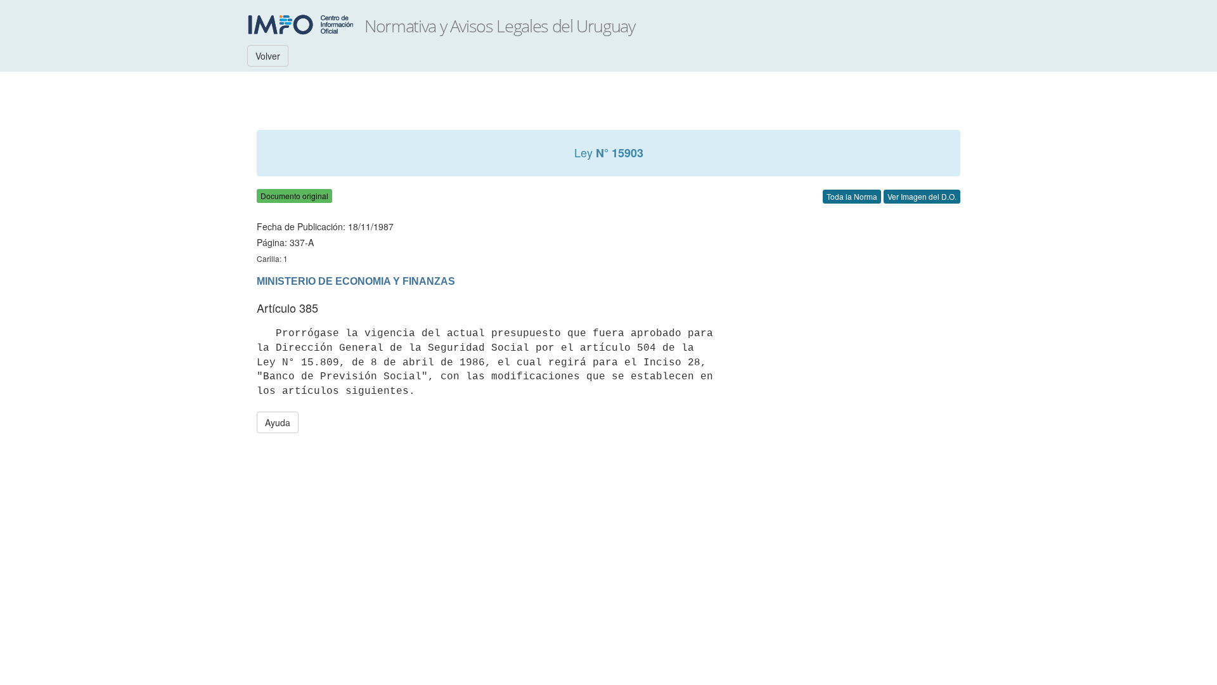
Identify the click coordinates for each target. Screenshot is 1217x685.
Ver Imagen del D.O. (921, 196)
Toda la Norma (852, 196)
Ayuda (277, 422)
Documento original (294, 195)
